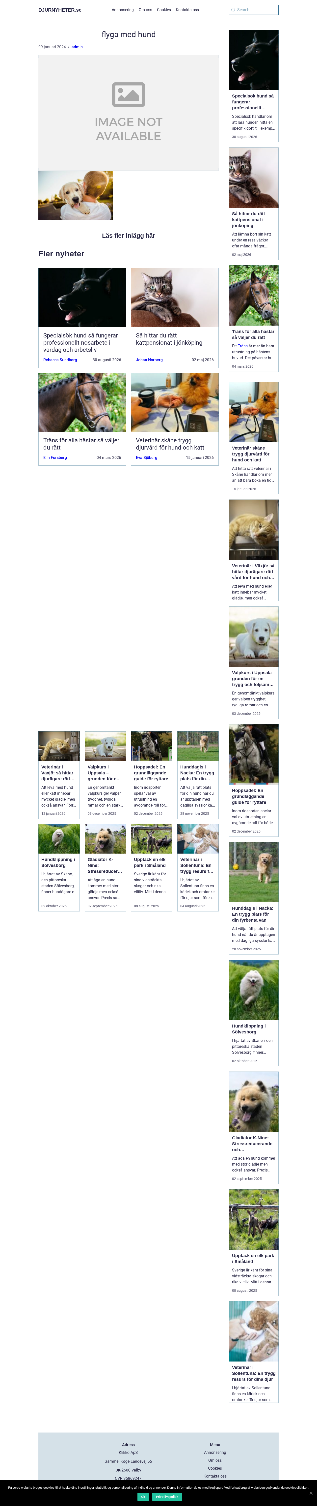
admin (77, 47)
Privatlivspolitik (167, 1497)
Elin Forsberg (55, 457)
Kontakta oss (187, 9)
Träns (243, 346)
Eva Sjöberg (146, 457)
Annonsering (123, 9)
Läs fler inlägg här (128, 235)
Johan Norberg (149, 360)
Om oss (145, 9)
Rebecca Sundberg (60, 360)
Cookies (164, 9)
